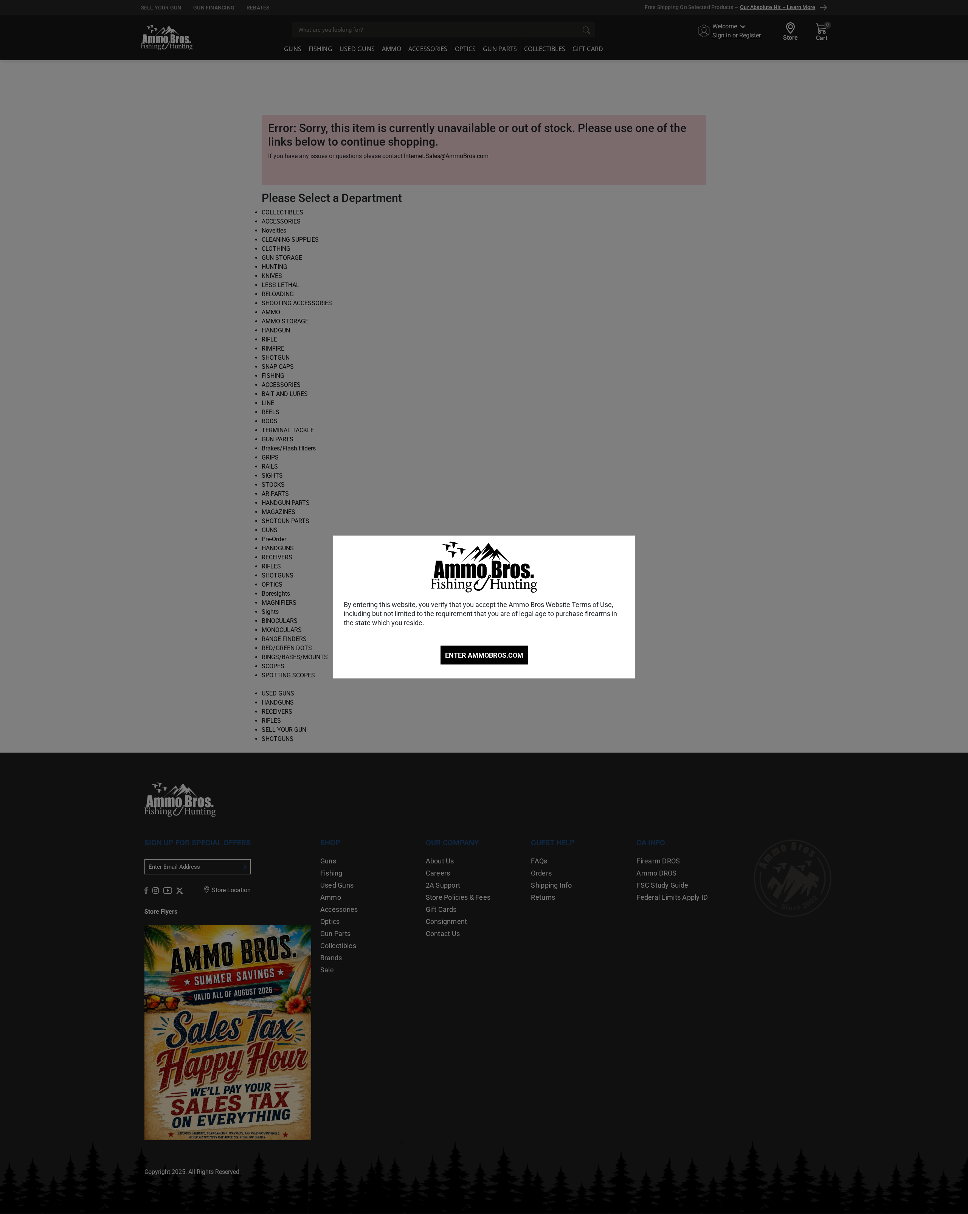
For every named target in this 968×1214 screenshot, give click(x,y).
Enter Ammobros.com (484, 655)
